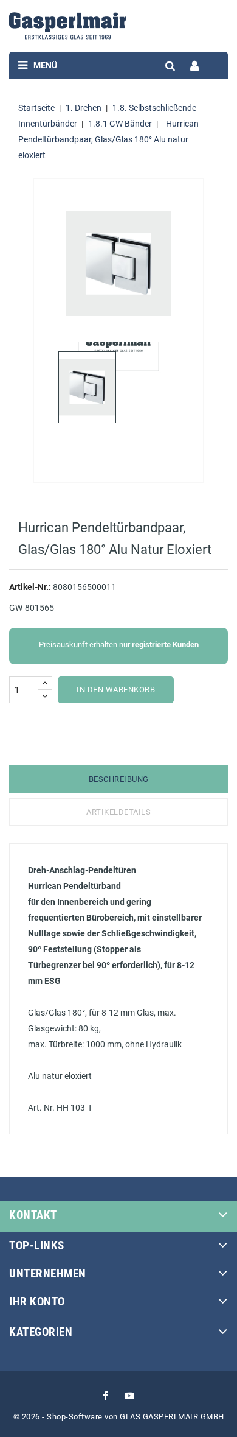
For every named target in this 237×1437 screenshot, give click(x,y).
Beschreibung (119, 779)
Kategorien (40, 1332)
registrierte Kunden (165, 644)
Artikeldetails (118, 812)
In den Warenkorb (116, 689)
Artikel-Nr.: (30, 587)
